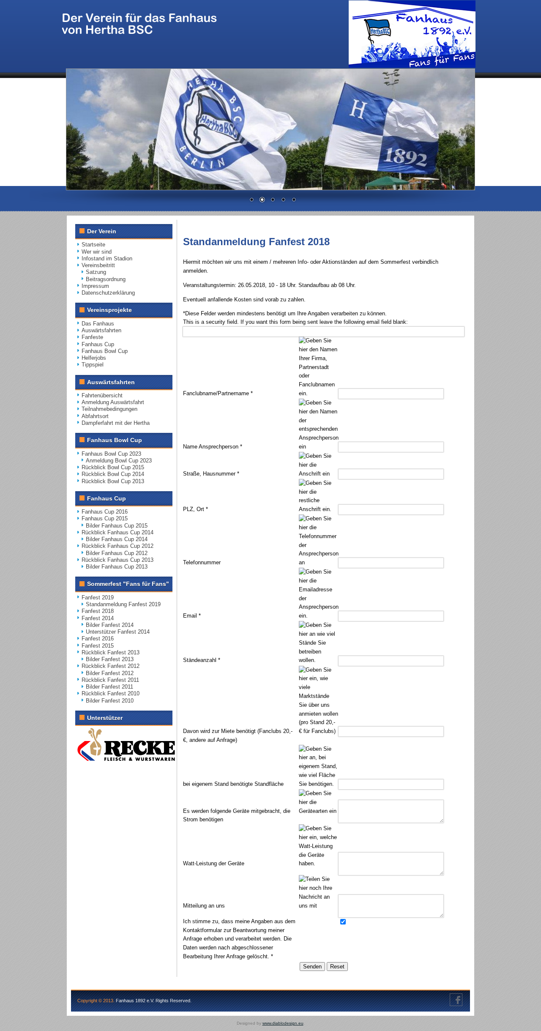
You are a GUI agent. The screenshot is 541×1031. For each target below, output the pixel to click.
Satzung (96, 272)
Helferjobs (94, 358)
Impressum (95, 286)
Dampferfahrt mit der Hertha (116, 423)
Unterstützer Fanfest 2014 (118, 632)
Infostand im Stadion (107, 258)
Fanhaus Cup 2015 (105, 518)
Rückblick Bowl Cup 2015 (113, 467)
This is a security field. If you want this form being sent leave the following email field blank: (295, 322)
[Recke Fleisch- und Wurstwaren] (126, 759)
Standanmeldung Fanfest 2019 (123, 604)
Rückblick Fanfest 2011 (110, 680)
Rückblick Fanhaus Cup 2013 (117, 560)
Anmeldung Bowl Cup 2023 (119, 460)
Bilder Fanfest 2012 (110, 673)
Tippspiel (93, 364)
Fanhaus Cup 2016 (105, 512)
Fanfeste (92, 337)
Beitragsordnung (106, 279)
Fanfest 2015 (98, 646)
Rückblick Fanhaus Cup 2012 (117, 546)
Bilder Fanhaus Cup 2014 (117, 539)
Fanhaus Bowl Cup (105, 351)
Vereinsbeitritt (98, 265)
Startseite (93, 244)
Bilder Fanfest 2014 (110, 625)
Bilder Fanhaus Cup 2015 (117, 525)
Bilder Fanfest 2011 (109, 687)
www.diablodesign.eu (282, 1023)
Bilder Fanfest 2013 (110, 659)
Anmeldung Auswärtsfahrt (113, 402)
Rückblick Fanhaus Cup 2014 (117, 532)
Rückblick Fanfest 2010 (110, 693)
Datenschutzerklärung (108, 293)
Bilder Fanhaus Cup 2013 (117, 566)
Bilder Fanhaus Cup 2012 (117, 553)
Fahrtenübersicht (102, 395)
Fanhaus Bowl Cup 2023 (111, 454)
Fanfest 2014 (98, 618)
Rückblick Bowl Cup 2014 (113, 474)
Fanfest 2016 (98, 638)
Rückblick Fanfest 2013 (110, 652)
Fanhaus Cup (98, 344)
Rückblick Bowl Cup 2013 (113, 481)
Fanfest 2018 (98, 611)
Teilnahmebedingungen (109, 409)
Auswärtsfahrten (101, 330)
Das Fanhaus (98, 323)
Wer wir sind (97, 252)
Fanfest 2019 (98, 597)
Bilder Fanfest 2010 (110, 700)
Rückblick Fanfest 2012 (110, 666)
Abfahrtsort (95, 416)
